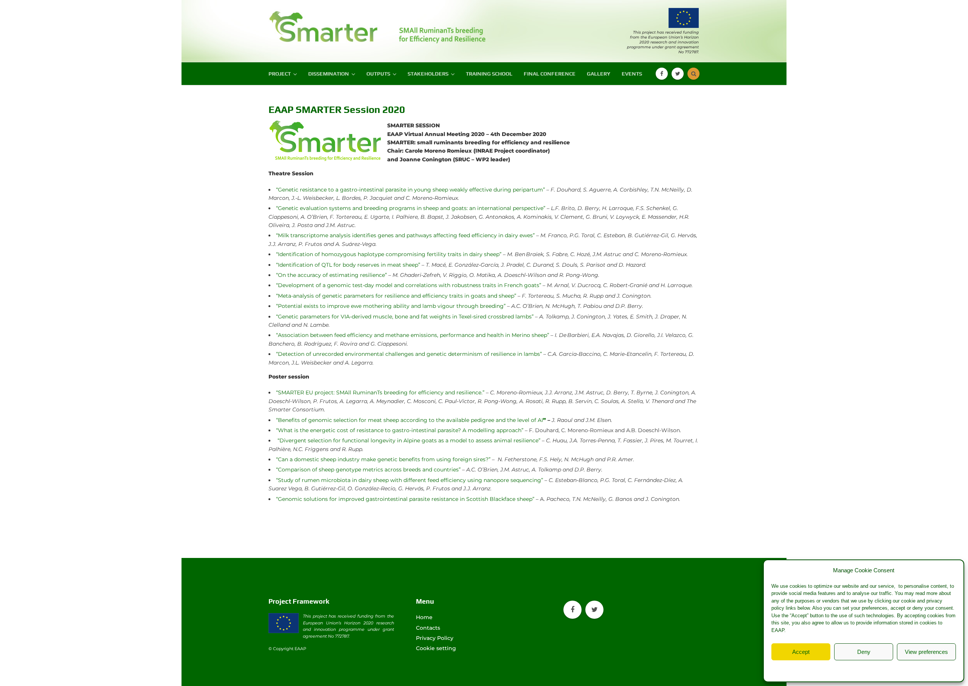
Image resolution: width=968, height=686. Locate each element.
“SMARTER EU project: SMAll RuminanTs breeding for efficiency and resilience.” (380, 392)
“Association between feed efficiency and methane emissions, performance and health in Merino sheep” (412, 335)
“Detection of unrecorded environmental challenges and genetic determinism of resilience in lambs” (409, 354)
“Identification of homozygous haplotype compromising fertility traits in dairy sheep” (388, 254)
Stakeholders (428, 74)
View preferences (926, 652)
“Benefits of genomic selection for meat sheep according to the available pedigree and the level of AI (411, 420)
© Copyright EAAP (287, 648)
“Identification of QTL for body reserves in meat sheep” (348, 264)
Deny (863, 652)
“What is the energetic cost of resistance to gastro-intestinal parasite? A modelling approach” (399, 430)
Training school (489, 74)
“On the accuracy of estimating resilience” (331, 275)
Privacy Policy (879, 669)
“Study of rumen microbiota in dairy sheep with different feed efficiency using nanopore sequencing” (409, 480)
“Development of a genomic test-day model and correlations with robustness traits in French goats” (408, 285)
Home (424, 617)
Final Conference (550, 74)
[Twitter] (678, 74)
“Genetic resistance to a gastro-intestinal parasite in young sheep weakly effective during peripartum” (410, 189)
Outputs (378, 74)
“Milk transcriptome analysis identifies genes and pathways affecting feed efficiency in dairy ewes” (405, 235)
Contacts (428, 627)
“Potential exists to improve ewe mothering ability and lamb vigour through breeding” (391, 306)
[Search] (693, 74)
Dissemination (328, 74)
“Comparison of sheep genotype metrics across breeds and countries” (368, 469)
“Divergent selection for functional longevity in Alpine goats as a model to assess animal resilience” (409, 440)
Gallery (598, 74)
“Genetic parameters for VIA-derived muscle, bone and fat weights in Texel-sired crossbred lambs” (405, 316)
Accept (801, 652)
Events (632, 74)
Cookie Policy (844, 669)
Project (279, 74)
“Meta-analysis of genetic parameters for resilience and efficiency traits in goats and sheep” (396, 295)
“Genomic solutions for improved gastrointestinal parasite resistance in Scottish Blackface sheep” (405, 499)
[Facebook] (662, 74)
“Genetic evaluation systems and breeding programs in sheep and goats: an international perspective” (410, 208)
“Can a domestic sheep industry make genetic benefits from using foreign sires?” (383, 459)
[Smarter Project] (325, 23)
